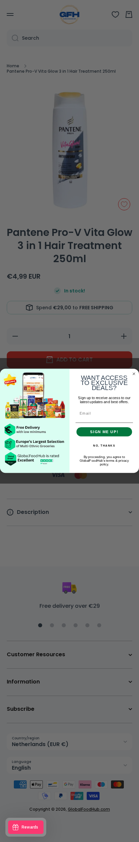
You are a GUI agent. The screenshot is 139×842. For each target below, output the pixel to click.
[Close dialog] (134, 374)
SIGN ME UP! (104, 432)
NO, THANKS (104, 446)
